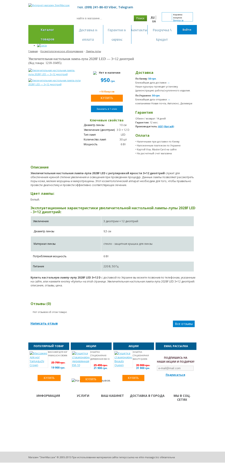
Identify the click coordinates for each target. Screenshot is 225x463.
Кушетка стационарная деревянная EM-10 (100, 355)
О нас (76, 404)
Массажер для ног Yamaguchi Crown (57, 354)
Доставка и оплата (88, 34)
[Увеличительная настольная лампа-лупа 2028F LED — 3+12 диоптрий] (54, 72)
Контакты (139, 30)
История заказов (112, 410)
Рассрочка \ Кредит (162, 34)
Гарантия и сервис (117, 34)
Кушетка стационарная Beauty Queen (141, 355)
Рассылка (108, 415)
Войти (187, 30)
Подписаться (175, 375)
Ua (45, 45)
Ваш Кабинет (110, 404)
